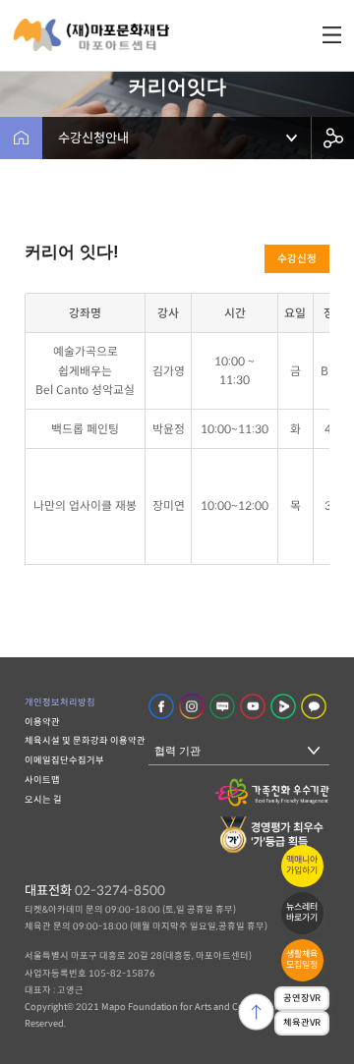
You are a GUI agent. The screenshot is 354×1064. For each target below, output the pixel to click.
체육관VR (302, 1023)
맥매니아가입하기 (302, 865)
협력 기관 (177, 750)
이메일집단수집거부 (64, 760)
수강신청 (297, 258)
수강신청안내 (93, 138)
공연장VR (302, 998)
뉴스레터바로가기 (302, 912)
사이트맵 (42, 780)
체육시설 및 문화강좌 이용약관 (85, 741)
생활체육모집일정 (302, 959)
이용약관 (42, 722)
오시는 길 (43, 800)
